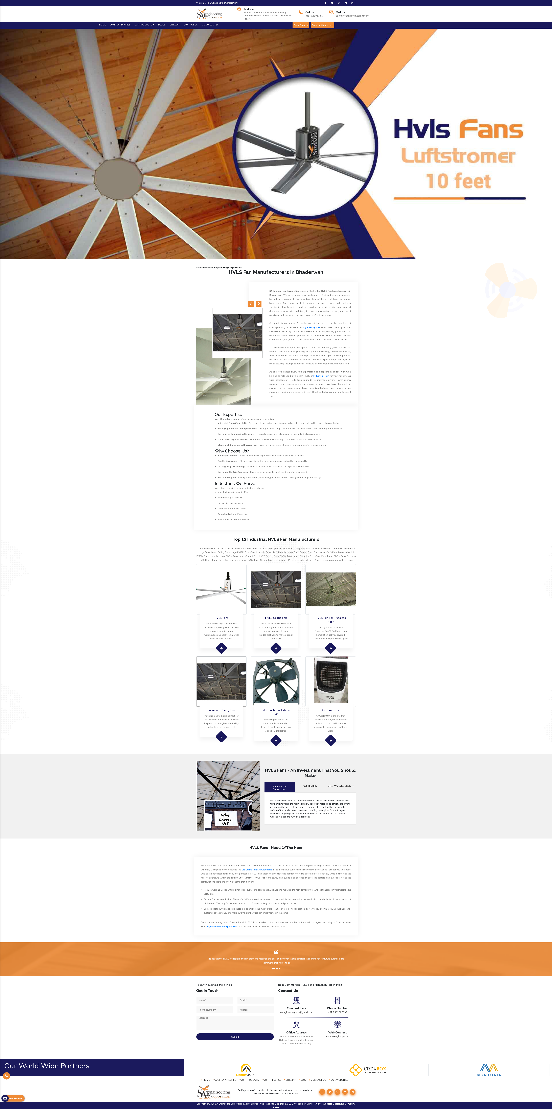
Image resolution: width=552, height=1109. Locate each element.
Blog (303, 1079)
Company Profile (225, 1079)
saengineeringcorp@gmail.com (352, 15)
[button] (41, 144)
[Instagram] (351, 2)
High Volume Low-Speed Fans (222, 926)
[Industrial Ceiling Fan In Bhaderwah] (221, 736)
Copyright (201, 1103)
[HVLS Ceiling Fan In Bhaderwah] (276, 648)
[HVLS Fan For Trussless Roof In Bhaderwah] (331, 648)
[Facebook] (324, 2)
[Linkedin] (344, 2)
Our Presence (272, 1079)
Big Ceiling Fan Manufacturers (257, 869)
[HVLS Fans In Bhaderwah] (221, 648)
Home (206, 1079)
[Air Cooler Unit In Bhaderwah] (331, 740)
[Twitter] (331, 2)
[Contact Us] (6, 1076)
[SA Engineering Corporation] (210, 13)
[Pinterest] (338, 2)
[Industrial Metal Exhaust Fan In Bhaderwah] (276, 740)
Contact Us (318, 1079)
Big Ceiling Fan (311, 327)
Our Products (249, 1079)
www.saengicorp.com (337, 1036)
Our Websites (339, 1079)
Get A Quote (300, 25)
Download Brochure (321, 25)
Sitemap (290, 1079)
